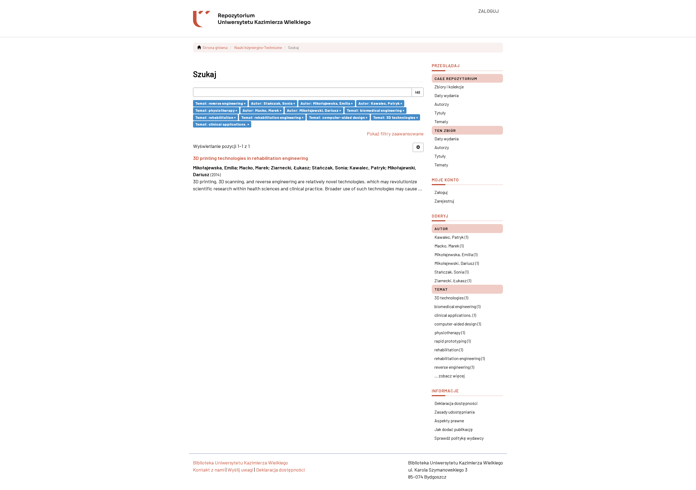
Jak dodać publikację (453, 429)
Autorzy (441, 104)
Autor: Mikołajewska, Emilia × (326, 103)
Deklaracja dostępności (456, 403)
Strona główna (215, 47)
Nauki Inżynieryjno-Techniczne (258, 47)
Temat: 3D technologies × (395, 117)
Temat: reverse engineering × (220, 103)
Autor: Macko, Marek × (262, 110)
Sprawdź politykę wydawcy (459, 438)
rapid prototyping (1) (452, 340)
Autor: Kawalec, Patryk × (380, 103)
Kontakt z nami (209, 470)
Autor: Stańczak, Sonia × (273, 103)
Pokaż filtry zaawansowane (395, 134)
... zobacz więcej (449, 375)
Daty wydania (446, 95)
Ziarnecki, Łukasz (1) (452, 280)
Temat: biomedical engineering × (375, 110)
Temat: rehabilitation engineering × (272, 117)
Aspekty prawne (449, 420)
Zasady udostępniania (454, 411)
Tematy (441, 121)
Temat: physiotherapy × (216, 110)
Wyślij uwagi (240, 470)
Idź (417, 92)
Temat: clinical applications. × (222, 124)
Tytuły (440, 112)
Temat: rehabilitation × (215, 117)
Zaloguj (441, 192)
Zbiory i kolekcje (449, 86)
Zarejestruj (444, 200)
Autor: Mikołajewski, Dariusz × (314, 110)
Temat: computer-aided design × (338, 117)
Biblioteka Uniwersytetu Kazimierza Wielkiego (240, 463)
